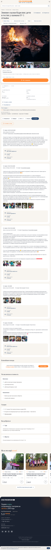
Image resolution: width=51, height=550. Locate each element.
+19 (8, 477)
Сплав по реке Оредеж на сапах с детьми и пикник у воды (12, 474)
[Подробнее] (21, 481)
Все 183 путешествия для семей (24, 487)
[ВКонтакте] (2, 531)
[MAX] (12, 531)
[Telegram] (5, 531)
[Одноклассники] (8, 531)
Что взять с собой (8, 102)
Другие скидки (7, 414)
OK (48, 548)
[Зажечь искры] (48, 499)
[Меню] (1, 1)
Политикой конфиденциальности (12, 548)
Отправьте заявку (10, 367)
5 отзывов (5, 107)
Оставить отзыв (8, 123)
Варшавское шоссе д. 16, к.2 (7, 525)
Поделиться (46, 12)
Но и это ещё (9, 450)
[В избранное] (22, 455)
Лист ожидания (26, 80)
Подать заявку (43, 366)
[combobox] (25, 5)
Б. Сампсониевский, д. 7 (6, 519)
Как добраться (7, 104)
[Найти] (49, 6)
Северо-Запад (8, 471)
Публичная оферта (25, 539)
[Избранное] (49, 1)
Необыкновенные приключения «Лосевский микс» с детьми (35, 474)
